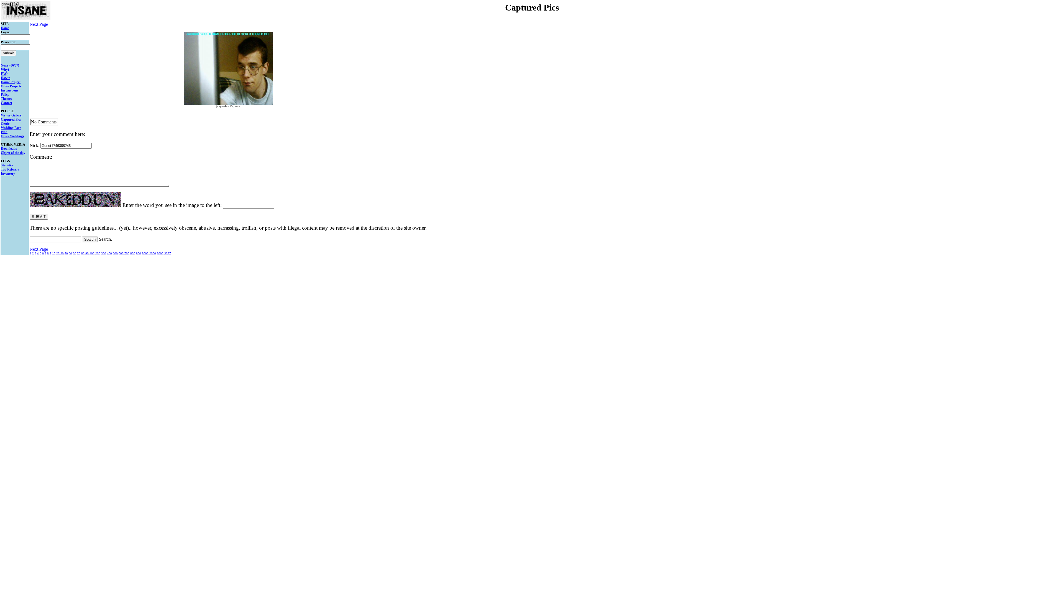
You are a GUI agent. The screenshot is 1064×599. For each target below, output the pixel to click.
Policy (5, 95)
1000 (145, 253)
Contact (6, 103)
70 (78, 253)
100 (91, 253)
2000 (152, 253)
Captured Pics (11, 119)
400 (109, 253)
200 (97, 253)
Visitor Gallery (11, 115)
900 (138, 253)
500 (115, 253)
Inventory (8, 174)
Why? (5, 70)
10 (53, 253)
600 (121, 253)
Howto (5, 78)
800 (132, 253)
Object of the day (13, 153)
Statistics (7, 165)
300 (103, 253)
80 (83, 253)
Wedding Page (11, 128)
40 (66, 253)
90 (87, 253)
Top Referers (10, 169)
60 (74, 253)
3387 (167, 253)
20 (58, 253)
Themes (6, 99)
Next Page (39, 24)
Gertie (5, 124)
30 (62, 253)
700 (126, 253)
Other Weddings (12, 136)
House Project (11, 82)
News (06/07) (10, 65)
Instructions (9, 90)
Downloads (9, 149)
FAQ (4, 74)
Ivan (4, 132)
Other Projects (11, 86)
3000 (160, 253)
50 (70, 253)
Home (5, 28)
